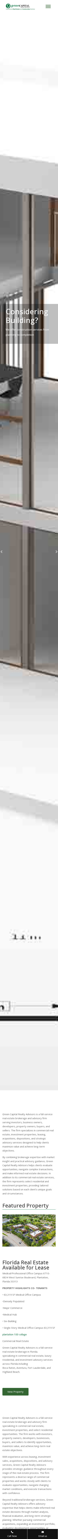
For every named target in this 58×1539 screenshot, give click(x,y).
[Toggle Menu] (48, 6)
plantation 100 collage (14, 1334)
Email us (42, 1536)
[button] (1, 551)
